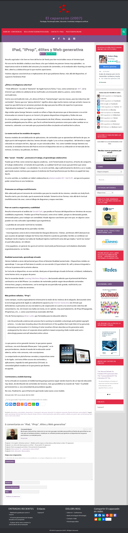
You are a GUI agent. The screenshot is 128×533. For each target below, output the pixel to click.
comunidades (21, 412)
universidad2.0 (83, 412)
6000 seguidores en (109, 118)
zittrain (18, 415)
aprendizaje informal (14, 414)
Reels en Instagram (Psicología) (36, 32)
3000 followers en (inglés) (111, 127)
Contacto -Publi (57, 32)
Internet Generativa (61, 303)
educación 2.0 (51, 412)
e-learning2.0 (37, 412)
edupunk (58, 412)
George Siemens (37, 414)
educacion (44, 412)
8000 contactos (108, 121)
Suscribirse (110, 159)
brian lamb (24, 414)
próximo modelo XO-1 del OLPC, (61, 178)
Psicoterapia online (74, 32)
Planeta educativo (73, 412)
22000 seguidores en (110, 101)
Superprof (100, 407)
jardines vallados (66, 414)
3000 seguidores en (110, 124)
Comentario (10, 461)
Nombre (9, 482)
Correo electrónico (12, 487)
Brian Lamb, (30, 316)
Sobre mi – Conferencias (12, 32)
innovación (64, 412)
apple (6, 414)
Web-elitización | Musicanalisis (20, 451)
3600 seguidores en (110, 115)
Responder (24, 438)
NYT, (80, 89)
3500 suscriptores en (110, 112)
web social (12, 415)
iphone (59, 414)
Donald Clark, (37, 211)
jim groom (74, 414)
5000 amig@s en (109, 104)
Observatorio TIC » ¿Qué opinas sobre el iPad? (25, 449)
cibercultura (14, 412)
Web (7, 492)
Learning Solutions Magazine (36, 278)
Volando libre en (108, 110)
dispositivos (29, 412)
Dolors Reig (52, 54)
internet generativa (47, 414)
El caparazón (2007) (64, 18)
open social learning (83, 414)
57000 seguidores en (110, 107)
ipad (55, 414)
